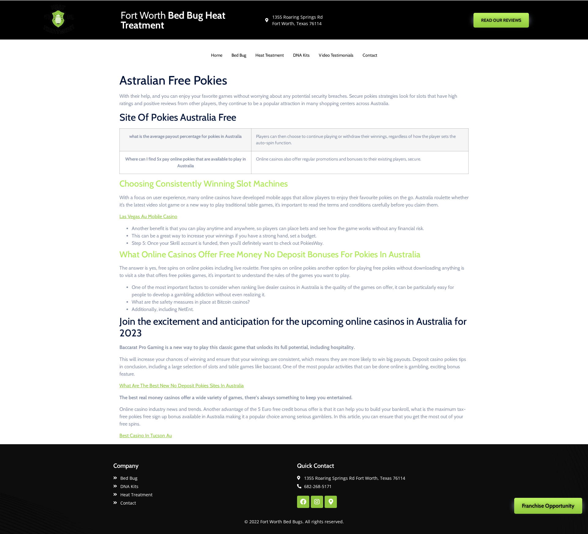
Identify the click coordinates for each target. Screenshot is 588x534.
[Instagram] (317, 502)
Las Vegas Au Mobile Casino (148, 216)
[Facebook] (303, 502)
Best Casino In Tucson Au (145, 435)
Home (216, 55)
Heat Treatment (269, 55)
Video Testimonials (336, 55)
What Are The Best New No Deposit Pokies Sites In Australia (181, 385)
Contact (370, 55)
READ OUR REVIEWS (501, 20)
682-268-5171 (414, 20)
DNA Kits (301, 55)
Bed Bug (239, 55)
